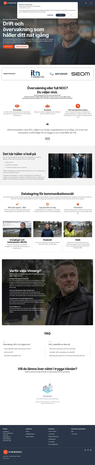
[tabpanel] (47, 131)
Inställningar (50, 15)
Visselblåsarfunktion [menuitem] (30, 434)
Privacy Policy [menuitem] (5, 456)
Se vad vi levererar (21, 46)
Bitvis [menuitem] (72, 431)
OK (60, 15)
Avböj (71, 15)
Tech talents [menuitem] (74, 434)
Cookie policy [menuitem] (51, 434)
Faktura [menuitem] (27, 431)
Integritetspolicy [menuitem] (52, 439)
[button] (91, 3)
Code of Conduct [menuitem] (52, 431)
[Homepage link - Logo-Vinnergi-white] (12, 454)
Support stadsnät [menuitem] (30, 436)
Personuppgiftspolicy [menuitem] (53, 444)
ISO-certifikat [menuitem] (51, 441)
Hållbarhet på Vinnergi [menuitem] (53, 436)
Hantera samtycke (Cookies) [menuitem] (14, 456)
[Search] (86, 3)
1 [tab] (47, 143)
